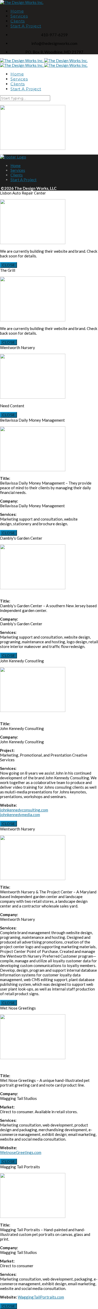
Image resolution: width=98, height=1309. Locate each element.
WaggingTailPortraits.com (41, 1297)
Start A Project (25, 25)
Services (19, 16)
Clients (17, 21)
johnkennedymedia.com (20, 814)
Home (17, 11)
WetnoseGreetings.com (20, 1152)
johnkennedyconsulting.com (24, 809)
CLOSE (8, 265)
